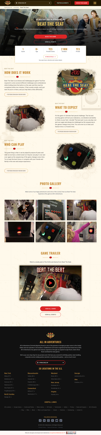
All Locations (7, 407)
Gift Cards (49, 407)
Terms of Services (52, 427)
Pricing (72, 407)
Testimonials (58, 407)
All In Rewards (93, 407)
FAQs (27, 410)
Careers (55, 410)
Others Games (40, 407)
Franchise (62, 410)
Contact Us (79, 410)
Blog (22, 410)
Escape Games (18, 407)
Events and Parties (29, 407)
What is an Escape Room (44, 410)
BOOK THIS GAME (81, 3)
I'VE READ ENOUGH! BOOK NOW (16, 94)
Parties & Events (62, 3)
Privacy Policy (42, 427)
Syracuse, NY (8, 7)
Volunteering (71, 410)
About (33, 410)
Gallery (65, 407)
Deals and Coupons (81, 407)
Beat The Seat (24, 7)
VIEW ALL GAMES (50, 308)
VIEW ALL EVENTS (50, 42)
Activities (16, 7)
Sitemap (60, 427)
